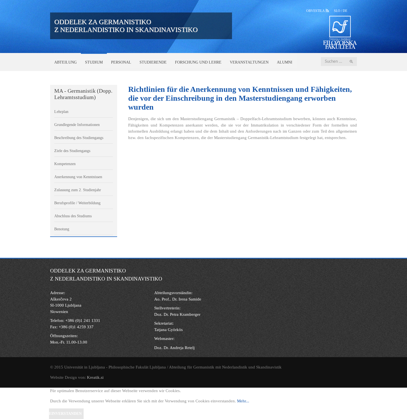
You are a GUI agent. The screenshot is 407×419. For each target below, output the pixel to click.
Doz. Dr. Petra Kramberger (177, 314)
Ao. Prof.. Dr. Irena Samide (177, 299)
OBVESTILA (316, 11)
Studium (94, 62)
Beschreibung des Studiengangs (78, 138)
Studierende (153, 62)
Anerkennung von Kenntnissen (78, 177)
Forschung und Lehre (198, 62)
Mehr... (243, 401)
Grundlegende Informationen (77, 125)
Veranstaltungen (249, 62)
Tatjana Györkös (168, 329)
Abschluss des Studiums (73, 216)
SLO (337, 11)
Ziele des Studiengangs (72, 151)
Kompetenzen (65, 164)
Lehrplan (61, 112)
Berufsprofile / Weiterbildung (77, 203)
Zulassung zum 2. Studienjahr (77, 190)
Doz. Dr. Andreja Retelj (174, 347)
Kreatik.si (95, 377)
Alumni (284, 62)
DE (345, 11)
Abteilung (65, 62)
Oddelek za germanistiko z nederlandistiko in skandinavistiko (126, 25)
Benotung (61, 229)
